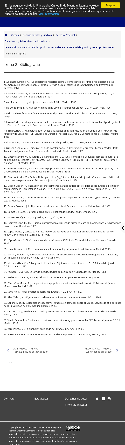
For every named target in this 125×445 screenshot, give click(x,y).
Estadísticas (41, 398)
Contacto (9, 398)
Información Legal (76, 404)
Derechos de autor (76, 398)
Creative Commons (25, 430)
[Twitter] (7, 412)
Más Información (48, 14)
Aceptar (110, 5)
